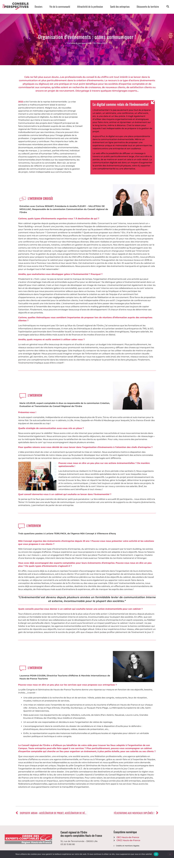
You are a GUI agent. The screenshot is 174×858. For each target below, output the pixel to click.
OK (156, 854)
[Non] (170, 854)
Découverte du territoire (148, 6)
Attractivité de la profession (90, 6)
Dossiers (38, 6)
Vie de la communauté (59, 6)
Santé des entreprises (120, 6)
